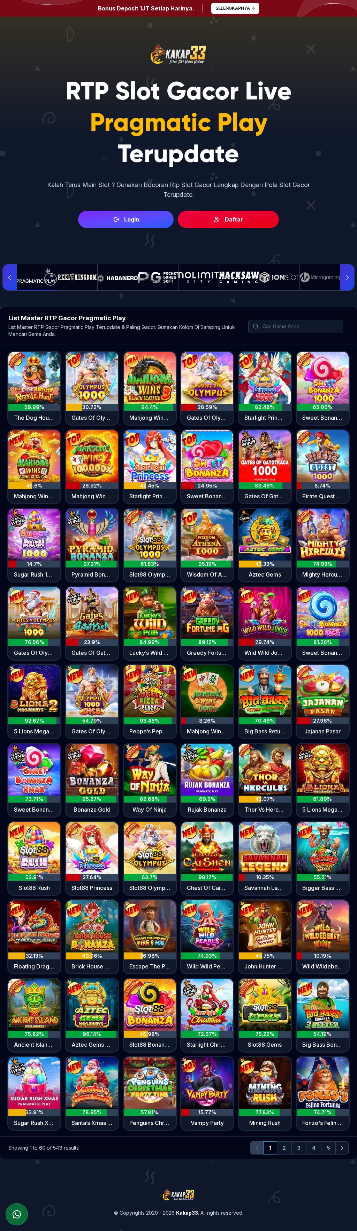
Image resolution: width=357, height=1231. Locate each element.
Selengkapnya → (235, 8)
